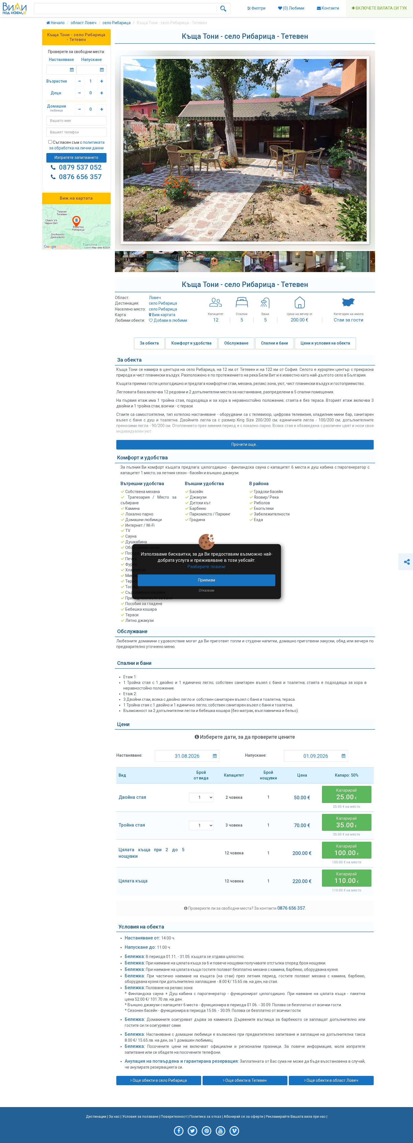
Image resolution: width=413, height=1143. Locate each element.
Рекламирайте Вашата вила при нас (296, 1116)
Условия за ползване (140, 1116)
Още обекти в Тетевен (245, 1080)
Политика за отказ (205, 1116)
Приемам (206, 580)
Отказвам (206, 590)
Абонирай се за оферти (243, 1116)
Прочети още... (245, 444)
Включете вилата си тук (381, 8)
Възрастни (56, 81)
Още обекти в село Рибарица (159, 1080)
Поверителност (174, 1116)
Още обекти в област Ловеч (332, 1080)
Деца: (56, 93)
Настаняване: (129, 755)
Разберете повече (206, 566)
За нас (114, 1116)
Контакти (330, 8)
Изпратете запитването (76, 157)
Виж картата (163, 314)
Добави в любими (170, 320)
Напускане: (256, 755)
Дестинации (96, 1116)
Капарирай (346, 794)
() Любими (293, 8)
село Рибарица (163, 303)
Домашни (56, 108)
